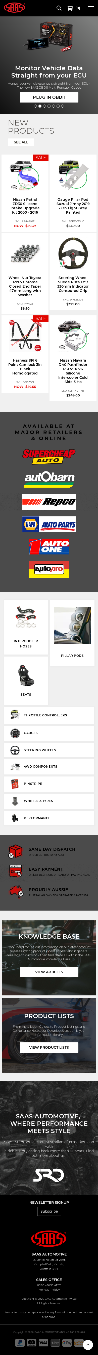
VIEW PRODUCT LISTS (49, 1047)
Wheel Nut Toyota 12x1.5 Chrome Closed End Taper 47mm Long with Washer (25, 286)
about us (57, 1155)
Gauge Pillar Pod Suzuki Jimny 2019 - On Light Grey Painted (73, 206)
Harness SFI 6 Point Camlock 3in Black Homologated (25, 366)
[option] (49, 1177)
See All (21, 142)
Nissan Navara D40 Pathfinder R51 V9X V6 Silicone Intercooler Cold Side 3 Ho (73, 371)
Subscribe (49, 1211)
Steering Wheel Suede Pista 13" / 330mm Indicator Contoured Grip (73, 284)
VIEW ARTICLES (49, 972)
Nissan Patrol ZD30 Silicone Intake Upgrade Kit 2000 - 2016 (25, 206)
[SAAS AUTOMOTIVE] (14, 7)
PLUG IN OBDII (49, 97)
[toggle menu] (91, 9)
